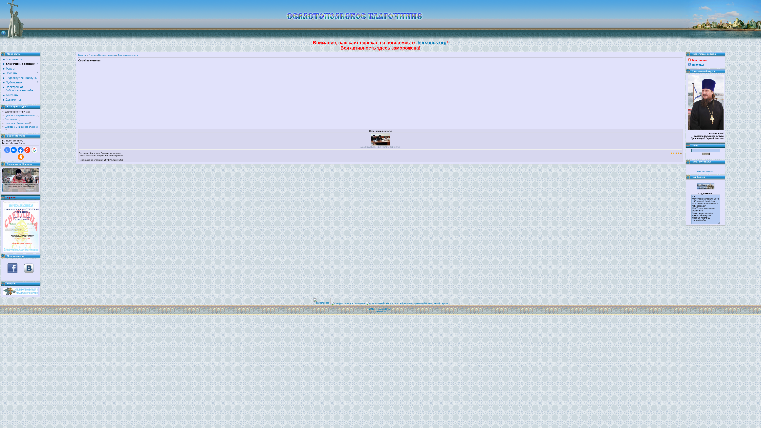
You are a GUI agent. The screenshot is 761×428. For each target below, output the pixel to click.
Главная (82, 55)
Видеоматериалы (107, 55)
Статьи (92, 55)
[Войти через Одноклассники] (21, 157)
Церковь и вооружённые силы (20, 115)
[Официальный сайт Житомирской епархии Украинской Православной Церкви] (407, 303)
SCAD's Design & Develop (380, 310)
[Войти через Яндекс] (27, 150)
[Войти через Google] (34, 150)
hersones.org (432, 42)
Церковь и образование (17, 123)
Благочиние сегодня (15, 112)
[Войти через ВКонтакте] (14, 150)
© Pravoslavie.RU (705, 171)
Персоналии (11, 119)
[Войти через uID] (7, 150)
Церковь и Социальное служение (21, 127)
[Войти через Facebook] (21, 150)
